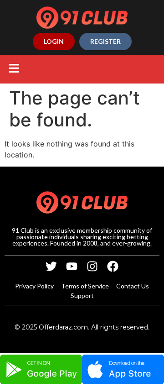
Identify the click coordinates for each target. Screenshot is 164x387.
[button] (14, 69)
